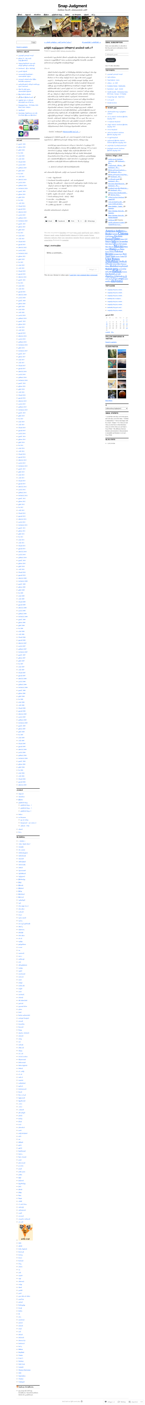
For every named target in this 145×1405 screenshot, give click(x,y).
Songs (120, 254)
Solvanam (116, 254)
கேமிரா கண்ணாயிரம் (24, 1015)
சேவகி (20, 1092)
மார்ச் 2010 (21, 569)
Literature (124, 244)
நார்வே (20, 1174)
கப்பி (19, 962)
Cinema (20, 1355)
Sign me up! (110, 60)
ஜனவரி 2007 (21, 675)
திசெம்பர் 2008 (22, 608)
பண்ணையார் (22, 1210)
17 (106, 326)
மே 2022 (20, 262)
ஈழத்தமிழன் (21, 900)
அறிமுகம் (108, 263)
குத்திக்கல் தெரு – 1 (26, 805)
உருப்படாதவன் (22, 918)
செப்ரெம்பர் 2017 (23, 351)
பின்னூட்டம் (93, 269)
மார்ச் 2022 (21, 268)
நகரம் (20, 1160)
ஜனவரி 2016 (21, 398)
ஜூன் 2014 (21, 442)
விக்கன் (20, 1334)
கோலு (20, 1030)
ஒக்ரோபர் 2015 (22, 407)
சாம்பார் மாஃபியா (23, 1056)
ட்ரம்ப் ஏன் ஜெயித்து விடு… (115, 202)
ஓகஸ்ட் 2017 (21, 354)
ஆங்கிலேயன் (22, 873)
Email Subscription (114, 42)
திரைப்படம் (110, 276)
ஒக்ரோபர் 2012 (22, 492)
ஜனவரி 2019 (21, 333)
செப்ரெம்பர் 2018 (23, 345)
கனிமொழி (21, 959)
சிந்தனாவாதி (22, 1059)
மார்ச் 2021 (21, 289)
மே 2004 (20, 770)
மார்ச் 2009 (21, 599)
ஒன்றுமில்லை (22, 944)
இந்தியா (46, 14)
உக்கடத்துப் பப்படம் (23, 906)
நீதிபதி (20, 1189)
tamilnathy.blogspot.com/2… (115, 307)
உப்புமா (20, 915)
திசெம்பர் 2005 (22, 714)
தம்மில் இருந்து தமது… (114, 224)
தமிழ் (119, 274)
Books (108, 233)
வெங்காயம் (21, 1343)
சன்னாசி (20, 1036)
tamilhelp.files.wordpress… (114, 298)
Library (110, 244)
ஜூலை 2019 (21, 324)
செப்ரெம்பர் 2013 (23, 466)
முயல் (20, 1293)
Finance (122, 239)
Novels (82, 238)
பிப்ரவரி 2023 (21, 241)
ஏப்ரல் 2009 (21, 596)
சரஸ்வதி (20, 1045)
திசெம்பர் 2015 (22, 401)
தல (19, 1139)
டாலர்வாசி (21, 1110)
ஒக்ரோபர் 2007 (22, 649)
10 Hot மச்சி (112, 108)
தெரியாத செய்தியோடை (26, 1387)
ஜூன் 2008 (21, 625)
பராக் (106, 279)
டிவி (116, 274)
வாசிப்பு (108, 281)
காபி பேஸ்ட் (21, 994)
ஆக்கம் (115, 264)
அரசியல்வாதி (22, 856)
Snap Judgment (72, 6)
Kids (59, 238)
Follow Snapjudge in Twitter (115, 337)
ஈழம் (19, 903)
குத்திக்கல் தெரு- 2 (26, 811)
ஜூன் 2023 (21, 230)
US (125, 256)
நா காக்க (20, 1166)
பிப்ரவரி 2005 (21, 743)
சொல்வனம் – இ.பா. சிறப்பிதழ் (26, 68)
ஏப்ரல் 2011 (21, 540)
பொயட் (20, 1258)
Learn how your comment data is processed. (84, 275)
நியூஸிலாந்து (21, 1183)
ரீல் (19, 1314)
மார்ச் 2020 (21, 312)
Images (108, 241)
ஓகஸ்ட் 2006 (21, 690)
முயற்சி (20, 1290)
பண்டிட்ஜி (21, 1207)
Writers (115, 258)
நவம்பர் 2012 (21, 489)
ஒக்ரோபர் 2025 (22, 168)
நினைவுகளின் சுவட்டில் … (71, 131)
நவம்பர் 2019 (21, 315)
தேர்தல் (119, 276)
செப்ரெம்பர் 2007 (23, 652)
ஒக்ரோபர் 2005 (22, 720)
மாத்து (20, 1284)
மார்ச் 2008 (21, 634)
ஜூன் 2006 (21, 696)
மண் (19, 1272)
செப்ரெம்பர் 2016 (23, 380)
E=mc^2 (20, 1358)
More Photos (108, 400)
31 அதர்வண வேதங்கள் (114, 121)
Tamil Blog (62, 233)
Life (114, 243)
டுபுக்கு (20, 1118)
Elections (118, 235)
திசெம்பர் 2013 (22, 460)
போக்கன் (20, 1261)
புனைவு (57, 235)
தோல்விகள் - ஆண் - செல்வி (115, 89)
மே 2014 (20, 445)
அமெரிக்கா (37, 14)
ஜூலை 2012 (21, 501)
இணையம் (123, 264)
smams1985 (111, 199)
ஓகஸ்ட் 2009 (21, 584)
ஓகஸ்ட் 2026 (21, 144)
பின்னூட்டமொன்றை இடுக (68, 51)
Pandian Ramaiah (113, 217)
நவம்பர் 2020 (21, 297)
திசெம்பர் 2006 (22, 678)
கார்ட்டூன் (108, 271)
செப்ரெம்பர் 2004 (23, 758)
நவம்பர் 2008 (21, 610)
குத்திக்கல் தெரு (57, 14)
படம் (125, 276)
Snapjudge (111, 208)
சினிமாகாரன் (22, 1062)
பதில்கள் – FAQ (25, 826)
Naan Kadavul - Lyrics (113, 80)
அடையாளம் (77, 233)
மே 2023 (20, 233)
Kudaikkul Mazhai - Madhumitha (116, 86)
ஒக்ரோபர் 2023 (22, 218)
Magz (107, 247)
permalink (65, 240)
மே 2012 (20, 507)
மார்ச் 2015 (21, 424)
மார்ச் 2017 (21, 362)
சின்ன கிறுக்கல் (22, 1065)
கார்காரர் (20, 997)
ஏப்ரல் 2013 (21, 475)
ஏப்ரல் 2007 (21, 667)
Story (125, 253)
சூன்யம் (20, 1086)
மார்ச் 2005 (21, 740)
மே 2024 (20, 200)
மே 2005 (20, 734)
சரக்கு (20, 1039)
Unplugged (21, 1382)
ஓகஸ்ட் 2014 (21, 436)
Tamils (112, 256)
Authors (119, 230)
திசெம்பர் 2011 (22, 519)
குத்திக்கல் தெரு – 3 (26, 808)
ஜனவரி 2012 (21, 516)
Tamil (107, 256)
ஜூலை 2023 (21, 227)
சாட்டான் (20, 1053)
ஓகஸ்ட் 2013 (21, 469)
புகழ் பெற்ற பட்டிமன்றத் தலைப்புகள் (117, 145)
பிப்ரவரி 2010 (21, 572)
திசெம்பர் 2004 (22, 749)
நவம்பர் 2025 (21, 165)
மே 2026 (20, 153)
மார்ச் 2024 (21, 203)
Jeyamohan (124, 241)
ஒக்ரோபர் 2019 (22, 318)
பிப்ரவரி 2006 (21, 708)
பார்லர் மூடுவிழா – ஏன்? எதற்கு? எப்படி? (57, 42)
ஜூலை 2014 (21, 439)
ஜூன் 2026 (21, 150)
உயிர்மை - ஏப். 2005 (112, 83)
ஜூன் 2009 (21, 590)
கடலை (20, 947)
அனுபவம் (28, 14)
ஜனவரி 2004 (21, 782)
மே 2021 (20, 283)
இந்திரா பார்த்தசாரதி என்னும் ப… (117, 170)
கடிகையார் (21, 953)
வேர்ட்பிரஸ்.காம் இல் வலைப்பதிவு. (71, 1401)
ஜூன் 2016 (21, 389)
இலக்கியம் (114, 266)
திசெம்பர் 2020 (22, 295)
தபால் (20, 1130)
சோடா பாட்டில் (22, 1095)
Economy (111, 236)
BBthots (20, 1349)
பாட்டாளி (20, 1222)
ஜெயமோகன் (21, 1101)
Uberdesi (20, 1379)
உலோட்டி (20, 926)
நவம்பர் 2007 (21, 646)
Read (121, 251)
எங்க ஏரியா (21, 935)
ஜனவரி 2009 (21, 605)
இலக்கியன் (21, 894)
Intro (118, 241)
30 (127, 328)
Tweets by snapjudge (22, 47)
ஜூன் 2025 (21, 170)
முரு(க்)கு (21, 1299)
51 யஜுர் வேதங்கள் (112, 137)
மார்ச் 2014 (21, 451)
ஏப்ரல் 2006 (21, 702)
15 (123, 324)
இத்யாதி (20, 885)
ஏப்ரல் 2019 (21, 327)
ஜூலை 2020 (21, 303)
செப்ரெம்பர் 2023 (23, 221)
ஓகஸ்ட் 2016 (21, 383)
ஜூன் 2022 (21, 259)
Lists (63, 238)
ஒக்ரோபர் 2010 (22, 557)
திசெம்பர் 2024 (22, 179)
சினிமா (67, 14)
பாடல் (110, 279)
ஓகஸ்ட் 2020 (21, 300)
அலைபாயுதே (21, 864)
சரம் (19, 1042)
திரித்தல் (20, 1142)
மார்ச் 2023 (21, 238)
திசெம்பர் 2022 (22, 247)
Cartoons (115, 234)
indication (47, 238)
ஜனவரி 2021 (21, 292)
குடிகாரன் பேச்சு (22, 1006)
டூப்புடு (20, 1121)
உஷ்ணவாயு (21, 929)
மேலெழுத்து (21, 1305)
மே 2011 (20, 537)
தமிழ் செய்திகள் (23, 1133)
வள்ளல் (20, 1323)
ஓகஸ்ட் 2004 (21, 761)
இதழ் (19, 882)
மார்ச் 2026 (21, 159)
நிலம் (19, 1186)
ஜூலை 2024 (21, 194)
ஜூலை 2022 (21, 256)
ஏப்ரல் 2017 (21, 359)
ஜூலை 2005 (21, 729)
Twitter (122, 256)
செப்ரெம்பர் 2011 (23, 525)
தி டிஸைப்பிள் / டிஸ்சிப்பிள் (91, 42)
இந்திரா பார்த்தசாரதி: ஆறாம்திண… (118, 174)
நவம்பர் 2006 (21, 681)
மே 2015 (20, 419)
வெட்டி (20, 1346)
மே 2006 (20, 699)
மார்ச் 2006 (21, 705)
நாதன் (20, 1169)
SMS (19, 1373)
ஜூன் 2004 (21, 767)
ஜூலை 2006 (21, 693)
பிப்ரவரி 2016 (21, 395)
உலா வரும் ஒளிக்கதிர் (24, 923)
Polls (117, 251)
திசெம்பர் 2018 (22, 336)
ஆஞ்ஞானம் (21, 876)
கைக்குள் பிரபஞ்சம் (23, 1018)
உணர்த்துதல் (85, 233)
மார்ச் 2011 (21, 543)
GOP (126, 239)
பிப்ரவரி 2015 (21, 427)
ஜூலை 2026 (21, 147)
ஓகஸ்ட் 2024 (21, 191)
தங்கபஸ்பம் (21, 1127)
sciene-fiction (48, 240)
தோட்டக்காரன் (22, 1157)
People (118, 249)
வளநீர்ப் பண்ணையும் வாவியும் (116, 222)
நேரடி (19, 1195)
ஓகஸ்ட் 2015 (21, 413)
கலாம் (20, 980)
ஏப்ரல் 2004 (21, 773)
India (113, 241)
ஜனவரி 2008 (21, 640)
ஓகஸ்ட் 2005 (21, 726)
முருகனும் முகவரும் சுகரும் (26, 55)
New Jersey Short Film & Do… (117, 183)
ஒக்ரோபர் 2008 (22, 613)
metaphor (76, 238)
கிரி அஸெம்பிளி (22, 1000)
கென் (20, 1012)
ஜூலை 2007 (21, 658)
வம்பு (19, 1317)
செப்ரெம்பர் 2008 (23, 616)
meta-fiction (69, 238)
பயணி (20, 1213)
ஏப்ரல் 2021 (21, 286)
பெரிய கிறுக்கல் (22, 1249)
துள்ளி (20, 1148)
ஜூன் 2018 (21, 348)
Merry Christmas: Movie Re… (116, 211)
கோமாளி (20, 1027)
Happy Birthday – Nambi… (115, 206)
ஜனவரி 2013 (21, 483)
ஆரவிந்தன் (21, 110)
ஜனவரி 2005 (21, 746)
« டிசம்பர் (107, 332)
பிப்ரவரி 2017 (21, 365)
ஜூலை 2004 (21, 764)
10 (106, 324)
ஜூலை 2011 (21, 531)
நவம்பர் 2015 (21, 404)
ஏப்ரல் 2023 (21, 235)
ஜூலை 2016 (21, 386)
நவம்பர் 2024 (21, 182)
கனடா (20, 956)
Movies (119, 246)
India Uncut (21, 1364)
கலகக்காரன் (21, 974)
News (107, 249)
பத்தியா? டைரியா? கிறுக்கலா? (116, 197)
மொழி (20, 1308)
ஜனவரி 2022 (21, 274)
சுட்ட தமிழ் (21, 1071)
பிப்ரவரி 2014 (21, 454)
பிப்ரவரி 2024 (21, 206)
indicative (54, 238)
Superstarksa (21, 1376)
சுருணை (20, 1080)
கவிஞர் (20, 983)
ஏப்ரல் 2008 (21, 631)
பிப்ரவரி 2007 (21, 672)
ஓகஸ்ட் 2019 (21, 321)
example (86, 235)
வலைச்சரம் (21, 1320)
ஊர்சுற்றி (20, 932)
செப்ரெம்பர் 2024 (23, 188)
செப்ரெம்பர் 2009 (23, 581)
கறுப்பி (20, 971)
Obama (112, 248)
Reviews (109, 253)
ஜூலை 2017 (21, 357)
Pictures (107, 251)
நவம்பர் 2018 (21, 339)
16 (127, 324)
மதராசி (20, 1275)
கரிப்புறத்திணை (22, 965)
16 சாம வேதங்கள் (112, 129)
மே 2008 (20, 628)
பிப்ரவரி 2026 (21, 162)
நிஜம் (19, 1177)
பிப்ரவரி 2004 (21, 779)
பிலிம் (19, 1243)
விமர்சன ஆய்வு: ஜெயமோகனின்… (117, 193)
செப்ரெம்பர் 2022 (23, 253)
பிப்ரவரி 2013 (21, 481)
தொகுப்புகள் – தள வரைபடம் (28, 823)
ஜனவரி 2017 (21, 368)
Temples (118, 256)
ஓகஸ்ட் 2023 (21, 224)
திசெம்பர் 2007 (22, 643)
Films (116, 238)
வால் (19, 1331)
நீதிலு (20, 1192)
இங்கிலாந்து (21, 879)
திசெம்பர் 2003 (22, 785)
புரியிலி (20, 1246)
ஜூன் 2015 (21, 416)
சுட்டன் (20, 1074)
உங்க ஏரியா (21, 909)
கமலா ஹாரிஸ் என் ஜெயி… (115, 204)
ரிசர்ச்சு (20, 1311)
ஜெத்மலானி (21, 1098)
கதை (91, 233)
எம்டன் (20, 938)
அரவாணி (21, 859)
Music (126, 246)
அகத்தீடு (21, 847)
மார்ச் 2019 (21, 330)
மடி (19, 1269)
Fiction (91, 235)
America (110, 230)
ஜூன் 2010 (21, 566)
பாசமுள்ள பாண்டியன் (24, 1219)
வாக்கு (126, 279)
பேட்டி (93, 14)
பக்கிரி (20, 1201)
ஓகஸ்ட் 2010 (21, 560)
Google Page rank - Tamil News (116, 97)
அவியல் (20, 867)
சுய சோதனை (76, 14)
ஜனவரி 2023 (21, 244)
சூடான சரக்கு (24, 820)
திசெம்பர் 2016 (22, 371)
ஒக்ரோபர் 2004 (22, 755)
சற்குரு (20, 1050)
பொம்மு (20, 1255)
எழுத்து (20, 941)
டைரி (19, 1124)
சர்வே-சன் (21, 1047)
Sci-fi (97, 238)
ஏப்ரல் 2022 (21, 265)
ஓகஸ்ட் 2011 (21, 528)
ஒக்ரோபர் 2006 (22, 684)
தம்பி (19, 1136)
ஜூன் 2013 (21, 472)
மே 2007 (20, 664)
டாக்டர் (20, 1104)
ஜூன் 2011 (21, 534)
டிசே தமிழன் (21, 1112)
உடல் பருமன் (110, 100)
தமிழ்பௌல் (111, 220)
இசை (119, 264)
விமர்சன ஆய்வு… (116, 195)
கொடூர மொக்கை (112, 103)
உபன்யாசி (21, 912)
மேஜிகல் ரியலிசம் (65, 235)
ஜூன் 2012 (21, 504)
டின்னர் (20, 1115)
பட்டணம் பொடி (22, 1204)
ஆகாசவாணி (22, 870)
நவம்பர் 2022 (21, 250)
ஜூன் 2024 (21, 197)
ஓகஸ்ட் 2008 (21, 619)
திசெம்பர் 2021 (22, 277)
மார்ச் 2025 (21, 176)
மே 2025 (20, 173)
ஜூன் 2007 (21, 661)
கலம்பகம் (21, 977)
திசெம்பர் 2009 (22, 578)
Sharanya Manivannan (24, 1370)
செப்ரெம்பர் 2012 (23, 495)
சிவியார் (20, 1068)
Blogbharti (21, 1352)
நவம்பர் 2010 (21, 554)
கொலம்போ (21, 1024)
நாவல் (52, 235)
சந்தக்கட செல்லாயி (23, 1033)
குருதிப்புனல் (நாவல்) (114, 179)
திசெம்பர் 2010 (22, 551)
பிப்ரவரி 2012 (21, 513)
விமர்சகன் (21, 1337)
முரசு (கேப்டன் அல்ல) (24, 1296)
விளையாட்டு (75, 235)
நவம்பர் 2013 (21, 463)
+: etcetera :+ (21, 841)
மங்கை (20, 1266)
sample (93, 238)
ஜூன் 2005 (21, 732)
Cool (106, 236)
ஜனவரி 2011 (21, 548)
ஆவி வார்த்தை (111, 77)
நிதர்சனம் (21, 1180)
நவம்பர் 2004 (21, 752)
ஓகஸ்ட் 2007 (21, 655)
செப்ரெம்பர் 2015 (23, 410)
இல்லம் (20, 14)
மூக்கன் (20, 1302)
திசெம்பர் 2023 (22, 212)
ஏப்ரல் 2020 (21, 309)
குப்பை (20, 1009)
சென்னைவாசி (22, 1089)
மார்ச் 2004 (21, 776)
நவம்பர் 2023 (21, 215)
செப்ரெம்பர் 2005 (23, 723)
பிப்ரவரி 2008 (21, 637)
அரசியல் (123, 261)
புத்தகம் (86, 14)
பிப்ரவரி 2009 (21, 602)
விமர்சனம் (117, 281)
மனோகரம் (21, 1281)
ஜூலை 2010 (21, 563)
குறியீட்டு (96, 233)
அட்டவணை (21, 850)
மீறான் (20, 1287)
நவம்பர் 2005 (21, 717)
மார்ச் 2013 (21, 478)
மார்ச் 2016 (21, 392)
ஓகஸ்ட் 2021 (21, 280)
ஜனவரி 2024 (21, 209)
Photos (122, 249)
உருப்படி (20, 921)
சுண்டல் (20, 1077)
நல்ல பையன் (21, 1163)
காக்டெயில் (21, 985)
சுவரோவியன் (22, 1083)
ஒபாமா (108, 268)
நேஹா (20, 1198)
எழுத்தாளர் (123, 266)
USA (108, 258)
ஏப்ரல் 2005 (21, 737)
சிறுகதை (47, 235)
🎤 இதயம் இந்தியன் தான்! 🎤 (27, 97)
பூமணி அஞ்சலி (22, 71)
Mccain (111, 247)
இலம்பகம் (21, 897)
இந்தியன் (21, 888)
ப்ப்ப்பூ (20, 1264)
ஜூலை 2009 (21, 587)
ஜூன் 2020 (21, 306)
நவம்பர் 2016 (21, 374)
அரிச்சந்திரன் (22, 861)
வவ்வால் (20, 1326)
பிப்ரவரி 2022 (21, 271)
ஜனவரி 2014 (21, 457)
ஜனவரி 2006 (21, 711)
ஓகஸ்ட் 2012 (21, 498)
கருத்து (20, 968)
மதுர (19, 1278)
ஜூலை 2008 (21, 622)
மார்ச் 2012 (21, 510)
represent (87, 238)
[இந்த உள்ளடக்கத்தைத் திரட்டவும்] (17, 1387)
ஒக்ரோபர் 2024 (22, 185)
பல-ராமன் (21, 1216)
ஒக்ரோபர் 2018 (22, 342)
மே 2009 (20, 593)
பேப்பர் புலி (21, 1252)
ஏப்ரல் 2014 (21, 448)
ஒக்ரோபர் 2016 (22, 377)
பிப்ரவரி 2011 (21, 546)
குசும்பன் (20, 1003)
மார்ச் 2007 (21, 670)
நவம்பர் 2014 (21, 433)
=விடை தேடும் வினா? (24, 844)
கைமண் (20, 1021)
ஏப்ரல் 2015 (21, 421)
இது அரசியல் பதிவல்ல (24, 94)
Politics (112, 251)
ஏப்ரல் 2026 (21, 156)
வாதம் (20, 1328)
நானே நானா (21, 1172)
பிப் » (112, 332)
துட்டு (20, 1145)
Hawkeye (21, 1361)
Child (81, 235)
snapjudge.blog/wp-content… (115, 290)
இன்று (20, 891)
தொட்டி (20, 1154)
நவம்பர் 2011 (21, 522)
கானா (20, 991)
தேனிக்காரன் (22, 1151)
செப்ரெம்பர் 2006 (23, 687)
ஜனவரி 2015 (21, 430)
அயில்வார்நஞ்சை (23, 853)
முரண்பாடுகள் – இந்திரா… (115, 165)
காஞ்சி (20, 988)
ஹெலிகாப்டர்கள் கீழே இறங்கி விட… (118, 188)
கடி (19, 950)
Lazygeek (20, 1367)
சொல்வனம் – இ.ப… (114, 167)
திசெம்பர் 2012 (22, 486)
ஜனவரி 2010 (21, 575)
